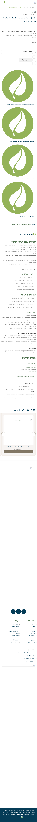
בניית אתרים (6, 814)
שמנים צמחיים (15, 224)
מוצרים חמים (28, 224)
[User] (13, 611)
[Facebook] (23, 611)
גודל (35, 52)
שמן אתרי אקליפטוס (30, 367)
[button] (12, 2)
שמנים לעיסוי (25, 7)
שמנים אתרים (32, 372)
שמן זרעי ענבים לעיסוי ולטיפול (18, 446)
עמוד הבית (32, 7)
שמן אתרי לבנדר (31, 363)
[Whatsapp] (18, 611)
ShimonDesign (21, 814)
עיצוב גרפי (13, 814)
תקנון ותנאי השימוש (16, 812)
